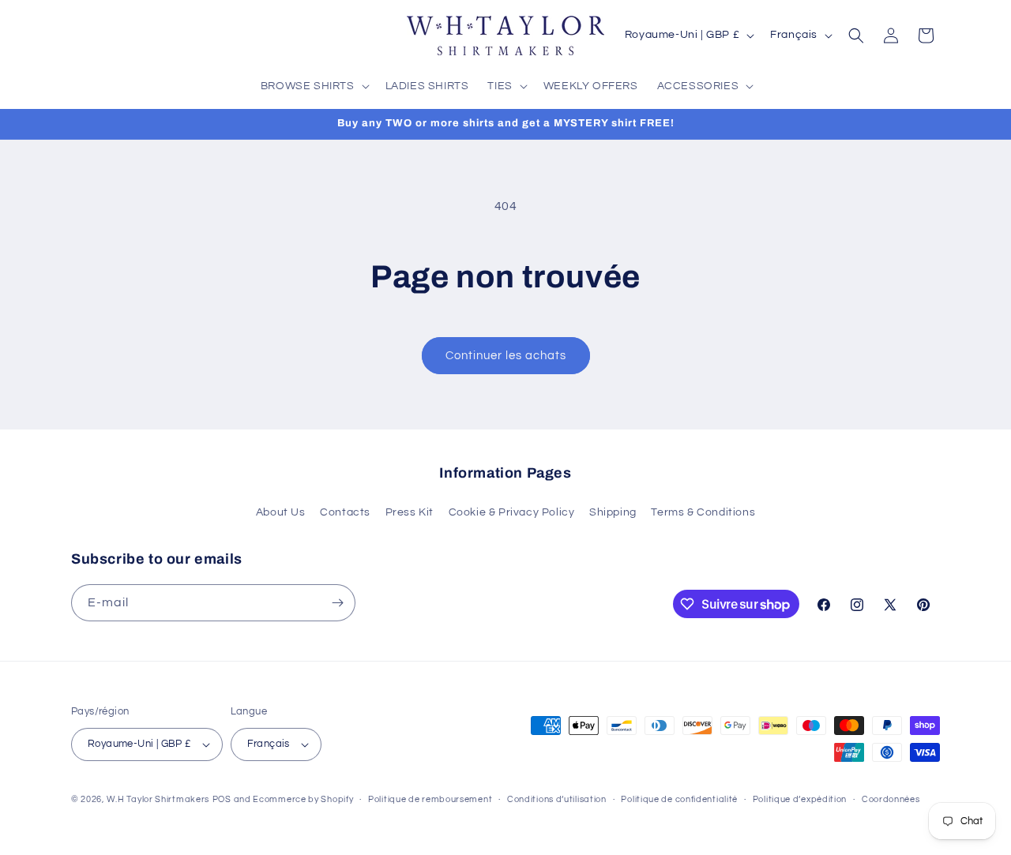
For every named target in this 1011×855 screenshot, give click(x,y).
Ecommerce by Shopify (303, 799)
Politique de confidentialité (679, 799)
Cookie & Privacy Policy (512, 512)
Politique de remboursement (430, 799)
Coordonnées (891, 799)
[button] (313, 86)
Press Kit (409, 512)
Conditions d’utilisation (557, 799)
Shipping (613, 512)
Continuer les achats (505, 356)
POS (221, 799)
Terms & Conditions (703, 512)
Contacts (345, 512)
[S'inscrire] (337, 602)
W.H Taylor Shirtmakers (158, 799)
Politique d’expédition (800, 799)
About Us (281, 512)
